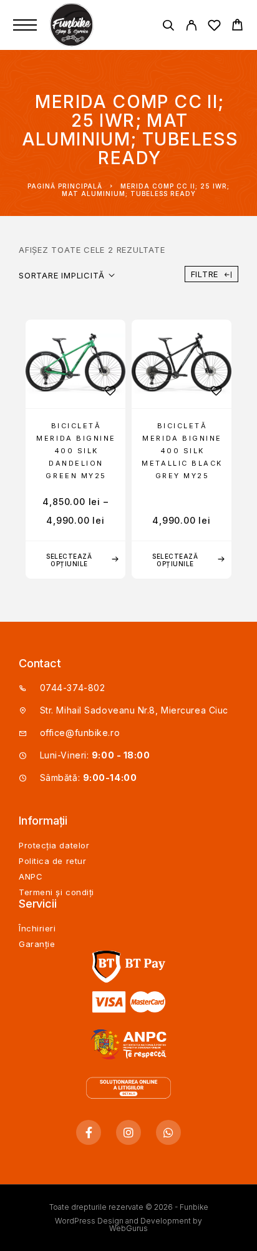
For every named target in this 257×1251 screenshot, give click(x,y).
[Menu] (25, 25)
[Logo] (73, 25)
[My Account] (191, 27)
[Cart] (237, 26)
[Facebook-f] (88, 1132)
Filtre (205, 274)
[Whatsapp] (168, 1132)
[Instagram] (128, 1132)
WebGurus (128, 1228)
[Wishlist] (214, 27)
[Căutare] (168, 27)
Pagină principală (64, 186)
